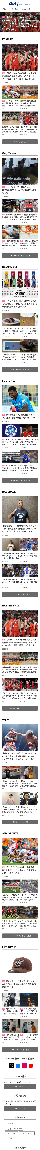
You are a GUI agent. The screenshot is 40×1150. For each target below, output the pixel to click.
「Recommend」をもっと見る (20, 369)
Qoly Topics (9, 153)
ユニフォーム (13, 1124)
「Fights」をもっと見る (20, 822)
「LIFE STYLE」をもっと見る (20, 1050)
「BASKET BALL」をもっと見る (20, 708)
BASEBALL (9, 491)
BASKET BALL (10, 605)
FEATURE (8, 39)
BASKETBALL (28, 1133)
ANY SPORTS (10, 833)
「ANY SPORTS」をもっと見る (20, 936)
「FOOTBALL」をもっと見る (20, 480)
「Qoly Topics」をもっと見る (20, 256)
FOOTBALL (8, 380)
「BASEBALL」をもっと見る (20, 594)
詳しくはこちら (20, 1087)
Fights (5, 719)
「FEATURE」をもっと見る (20, 142)
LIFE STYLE (9, 947)
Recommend (9, 267)
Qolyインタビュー (15, 1129)
